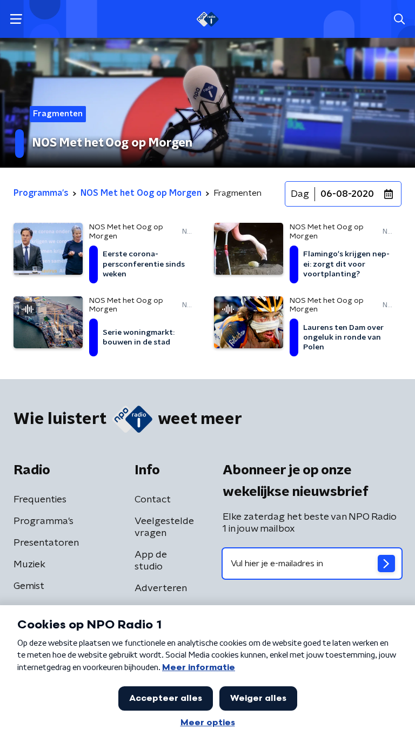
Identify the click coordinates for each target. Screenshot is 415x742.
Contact (153, 500)
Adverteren (161, 588)
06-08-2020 (347, 194)
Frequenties (40, 500)
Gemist (29, 586)
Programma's (43, 521)
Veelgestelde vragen (164, 527)
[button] (15, 19)
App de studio (151, 561)
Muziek (29, 564)
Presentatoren (46, 543)
